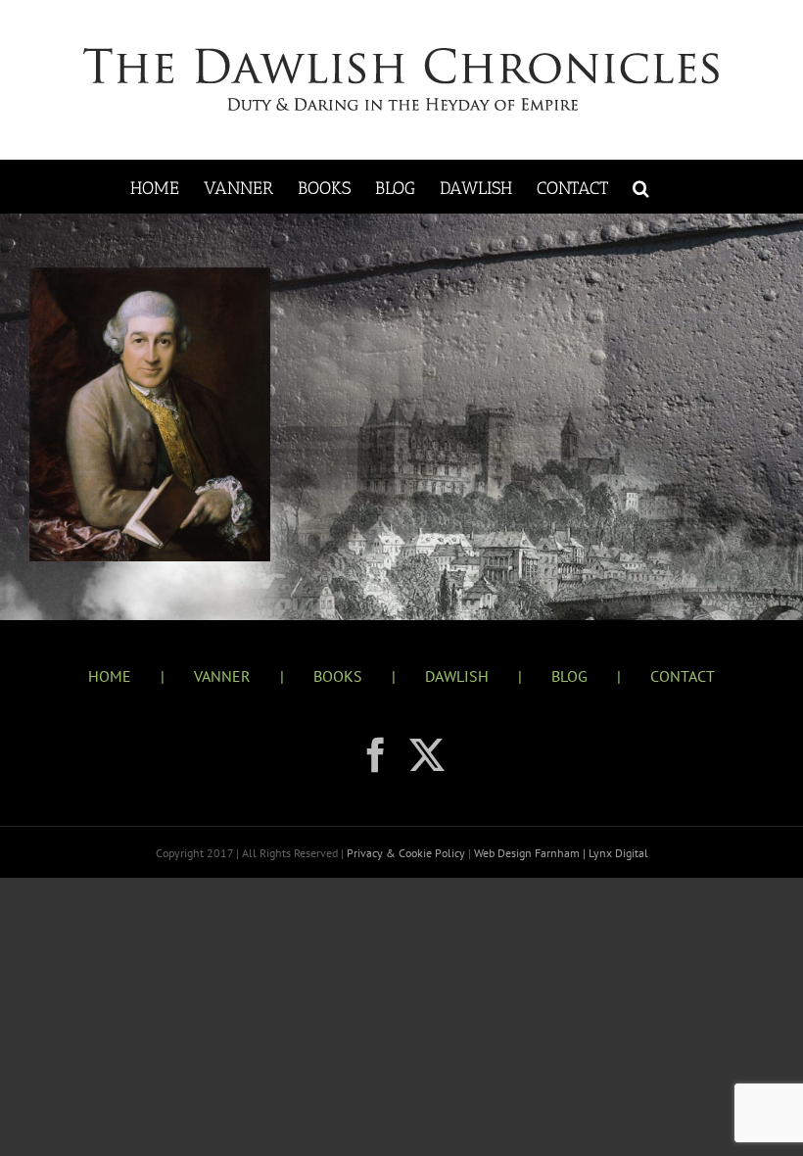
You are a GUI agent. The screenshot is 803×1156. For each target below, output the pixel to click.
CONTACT (682, 676)
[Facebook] (376, 755)
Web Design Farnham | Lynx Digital (559, 852)
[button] (641, 187)
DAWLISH (457, 676)
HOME (109, 676)
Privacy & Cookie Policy (407, 852)
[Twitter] (427, 755)
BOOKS (337, 676)
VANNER (222, 676)
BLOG (569, 676)
